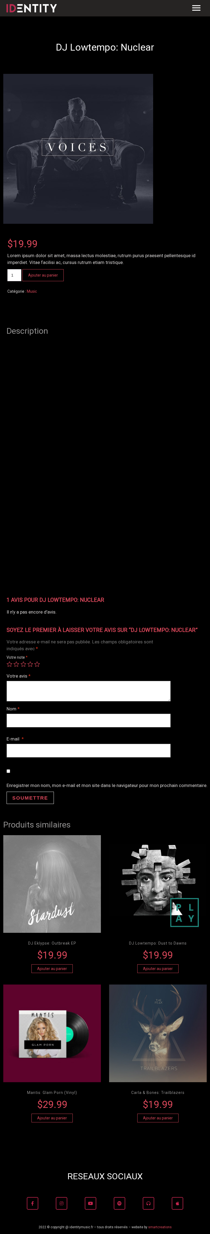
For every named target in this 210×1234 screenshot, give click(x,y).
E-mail (15, 739)
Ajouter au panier (43, 275)
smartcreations (160, 1227)
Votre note (17, 657)
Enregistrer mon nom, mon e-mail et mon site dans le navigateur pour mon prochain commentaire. (107, 785)
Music (32, 291)
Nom (13, 709)
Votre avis (19, 676)
